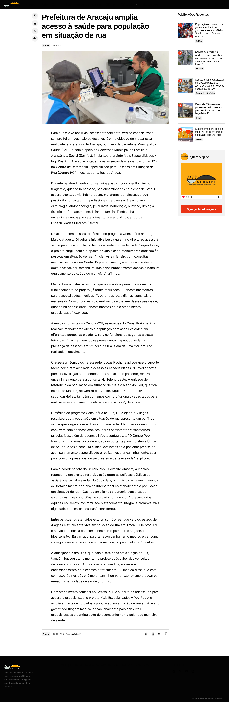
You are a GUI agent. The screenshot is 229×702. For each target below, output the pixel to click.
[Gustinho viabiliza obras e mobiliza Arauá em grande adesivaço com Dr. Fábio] (185, 134)
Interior (77, 665)
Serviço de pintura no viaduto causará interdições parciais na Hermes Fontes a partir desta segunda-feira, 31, (209, 58)
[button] (208, 4)
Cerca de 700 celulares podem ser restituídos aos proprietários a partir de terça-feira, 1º (209, 109)
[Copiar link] (35, 38)
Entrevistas (142, 665)
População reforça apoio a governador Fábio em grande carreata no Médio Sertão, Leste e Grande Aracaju (209, 30)
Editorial (127, 665)
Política (199, 41)
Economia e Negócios (205, 93)
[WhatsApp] (35, 16)
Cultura (101, 665)
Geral (198, 118)
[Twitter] (35, 31)
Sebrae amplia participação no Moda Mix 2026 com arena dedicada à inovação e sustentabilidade (210, 84)
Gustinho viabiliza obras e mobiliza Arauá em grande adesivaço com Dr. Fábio (209, 132)
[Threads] (35, 23)
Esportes (113, 665)
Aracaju (46, 45)
